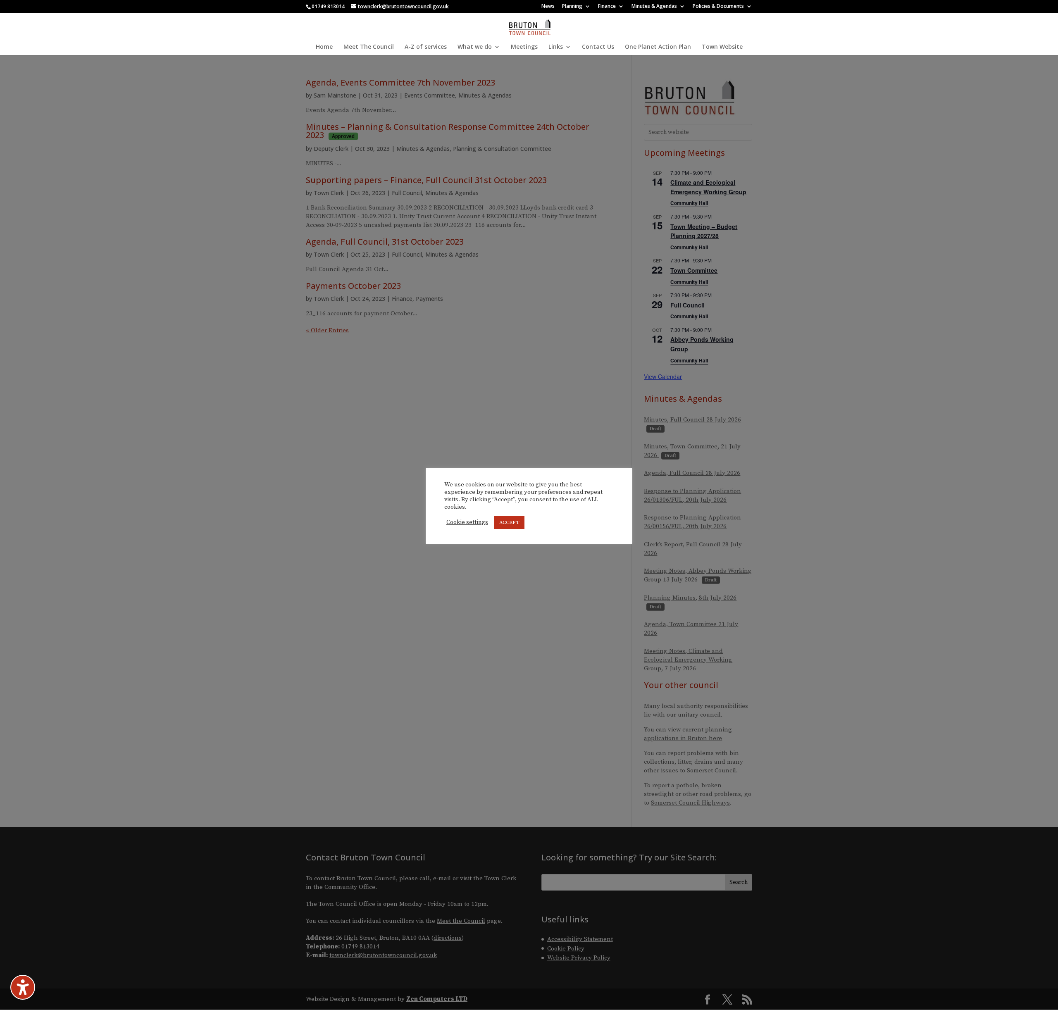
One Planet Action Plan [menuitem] (658, 47)
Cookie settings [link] (467, 522)
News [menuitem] (548, 7)
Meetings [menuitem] (524, 47)
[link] (529, 26)
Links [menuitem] (555, 47)
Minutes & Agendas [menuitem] (654, 7)
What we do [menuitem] (475, 47)
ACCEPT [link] (509, 522)
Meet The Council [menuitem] (368, 47)
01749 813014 (328, 6)
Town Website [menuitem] (722, 47)
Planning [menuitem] (572, 7)
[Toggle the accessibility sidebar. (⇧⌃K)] (22, 987)
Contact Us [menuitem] (598, 47)
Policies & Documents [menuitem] (718, 7)
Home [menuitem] (324, 47)
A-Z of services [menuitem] (426, 47)
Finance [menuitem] (607, 7)
